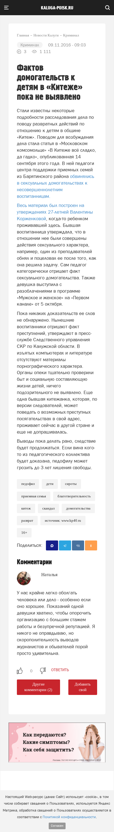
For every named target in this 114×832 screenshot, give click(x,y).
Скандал (48, 508)
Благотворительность (74, 496)
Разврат (27, 520)
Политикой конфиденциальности (69, 817)
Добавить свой (82, 687)
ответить (60, 670)
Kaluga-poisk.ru (57, 8)
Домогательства (78, 508)
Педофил (28, 484)
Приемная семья (33, 496)
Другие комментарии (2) (38, 687)
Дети (49, 484)
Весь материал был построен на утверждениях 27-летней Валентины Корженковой (55, 212)
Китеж (26, 508)
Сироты (71, 484)
